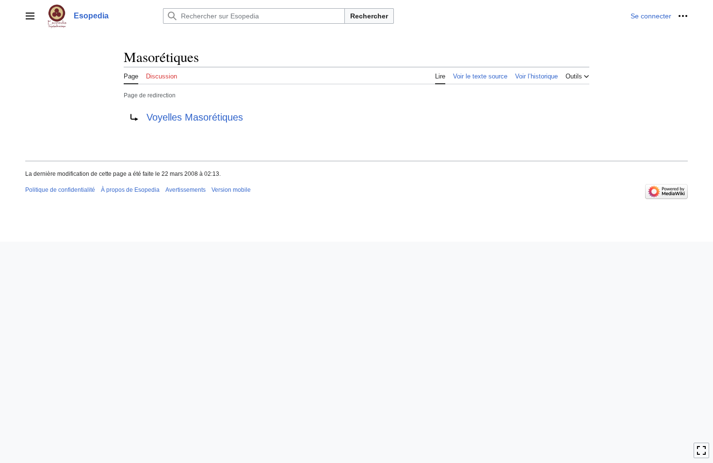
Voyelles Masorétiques (194, 117)
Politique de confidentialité (60, 189)
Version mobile (231, 189)
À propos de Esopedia (130, 189)
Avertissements (185, 189)
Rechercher (369, 16)
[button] (30, 16)
